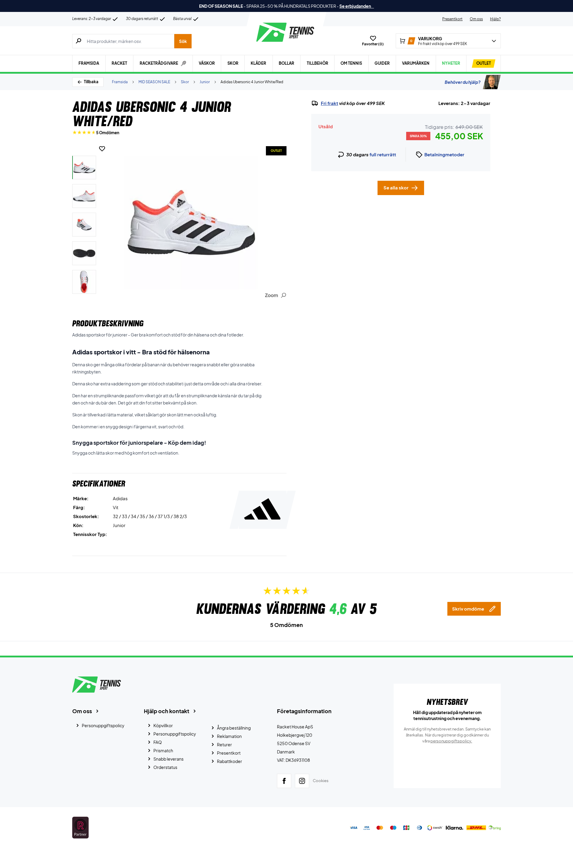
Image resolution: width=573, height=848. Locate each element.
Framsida (88, 63)
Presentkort (452, 19)
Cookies (321, 780)
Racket (119, 63)
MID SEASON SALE (154, 82)
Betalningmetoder (444, 154)
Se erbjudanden (356, 6)
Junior (205, 82)
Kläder (258, 63)
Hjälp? (495, 19)
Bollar (286, 63)
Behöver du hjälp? (462, 82)
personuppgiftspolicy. (451, 741)
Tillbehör (317, 63)
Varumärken (415, 63)
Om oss (476, 19)
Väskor (207, 63)
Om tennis (351, 63)
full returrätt (382, 154)
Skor (232, 63)
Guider (382, 63)
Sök (183, 41)
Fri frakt (329, 103)
